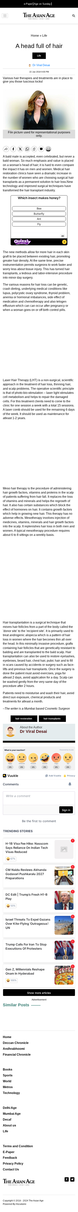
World (7, 1081)
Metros (8, 1087)
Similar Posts (16, 1005)
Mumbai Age (12, 1113)
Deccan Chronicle (16, 1042)
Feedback (10, 1157)
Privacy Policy (13, 1163)
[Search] (74, 16)
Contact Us (11, 1169)
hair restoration (24, 718)
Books (7, 1069)
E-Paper (8, 1152)
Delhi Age (10, 1107)
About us (9, 1125)
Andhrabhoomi (14, 1048)
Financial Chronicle (17, 1054)
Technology (11, 1093)
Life (39, 55)
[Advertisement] (39, 345)
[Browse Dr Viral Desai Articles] (10, 731)
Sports (7, 1075)
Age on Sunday (42, 3)
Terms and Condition (18, 1146)
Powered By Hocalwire (14, 1204)
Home (7, 1037)
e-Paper (28, 3)
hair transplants (52, 718)
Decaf (7, 1119)
